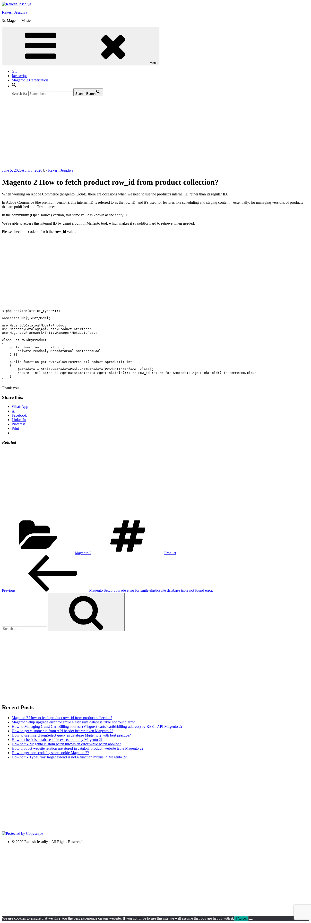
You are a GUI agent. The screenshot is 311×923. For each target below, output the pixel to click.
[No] (251, 919)
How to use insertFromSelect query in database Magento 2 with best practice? (71, 735)
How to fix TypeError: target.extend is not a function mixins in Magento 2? (69, 757)
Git (14, 71)
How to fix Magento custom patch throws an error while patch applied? (66, 744)
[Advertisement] (148, 134)
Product (170, 553)
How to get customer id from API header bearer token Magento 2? (62, 731)
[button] (14, 86)
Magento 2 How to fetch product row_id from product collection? (62, 718)
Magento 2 (83, 553)
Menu (153, 63)
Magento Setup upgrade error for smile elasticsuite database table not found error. (74, 722)
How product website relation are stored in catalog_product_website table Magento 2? (77, 748)
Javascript (19, 76)
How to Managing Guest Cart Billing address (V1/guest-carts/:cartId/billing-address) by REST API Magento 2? (97, 726)
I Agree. (241, 918)
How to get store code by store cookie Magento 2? (50, 753)
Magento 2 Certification (30, 80)
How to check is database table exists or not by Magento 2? (57, 740)
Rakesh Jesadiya (14, 12)
